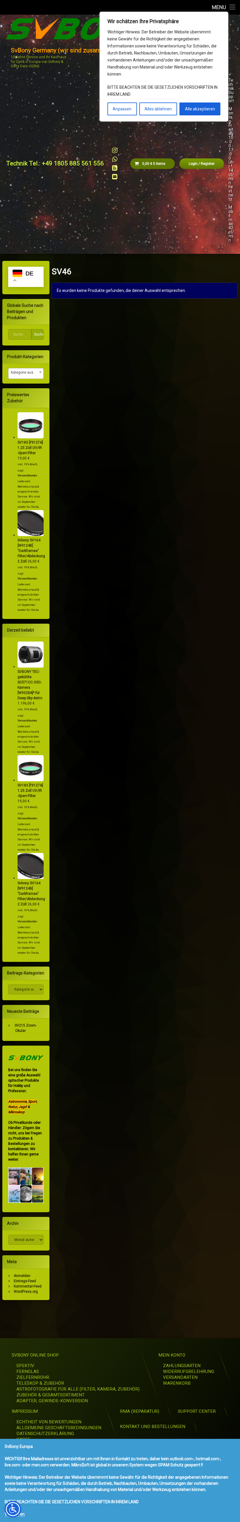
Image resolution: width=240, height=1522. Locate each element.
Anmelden (22, 1276)
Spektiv (25, 1365)
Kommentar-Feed (28, 1286)
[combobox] (26, 373)
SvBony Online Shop (35, 1355)
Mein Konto (171, 1355)
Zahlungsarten (181, 1365)
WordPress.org (26, 1292)
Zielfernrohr (32, 1377)
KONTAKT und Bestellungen (152, 1426)
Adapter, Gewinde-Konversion (52, 1400)
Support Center (197, 1411)
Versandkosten (27, 475)
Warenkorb (177, 1383)
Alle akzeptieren (200, 109)
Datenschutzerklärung (45, 1433)
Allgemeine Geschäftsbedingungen (58, 1427)
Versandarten (180, 1377)
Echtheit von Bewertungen (48, 1421)
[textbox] (25, 372)
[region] (164, 67)
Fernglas (27, 1371)
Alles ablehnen (158, 109)
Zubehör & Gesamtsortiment (50, 1395)
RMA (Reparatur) (139, 1411)
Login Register (202, 164)
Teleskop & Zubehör (40, 1383)
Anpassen (122, 109)
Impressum (25, 1411)
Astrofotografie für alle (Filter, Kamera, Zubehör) (78, 1389)
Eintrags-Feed (25, 1281)
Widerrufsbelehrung (188, 1371)
